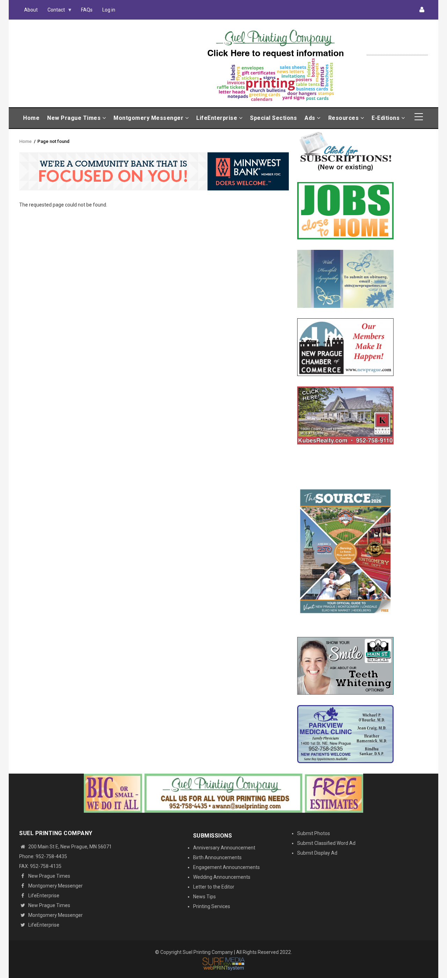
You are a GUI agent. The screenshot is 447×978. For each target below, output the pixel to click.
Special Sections (273, 118)
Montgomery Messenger (149, 118)
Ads (311, 118)
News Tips (204, 896)
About (31, 10)
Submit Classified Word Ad (326, 843)
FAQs (87, 10)
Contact (54, 11)
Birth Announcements (217, 857)
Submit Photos (313, 833)
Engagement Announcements (226, 867)
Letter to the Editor (213, 887)
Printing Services (211, 906)
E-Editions (386, 118)
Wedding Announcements (221, 877)
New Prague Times (74, 118)
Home (31, 118)
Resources (344, 118)
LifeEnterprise (217, 118)
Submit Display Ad (317, 853)
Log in (108, 10)
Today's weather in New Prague (397, 51)
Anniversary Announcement (224, 847)
